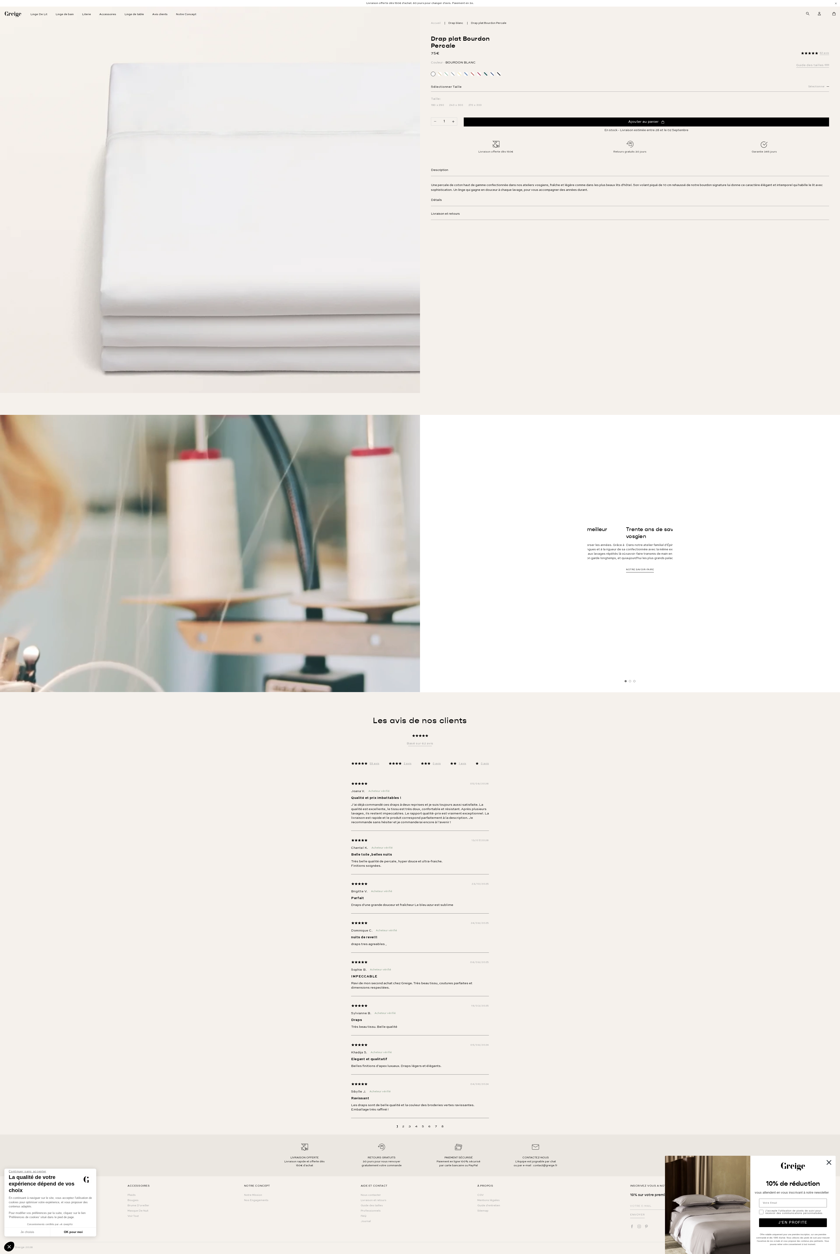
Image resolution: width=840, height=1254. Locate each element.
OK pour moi (73, 1232)
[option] (420, 3)
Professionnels (371, 1211)
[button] (9, 1246)
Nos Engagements (256, 1200)
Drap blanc (455, 23)
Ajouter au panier (643, 122)
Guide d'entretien (488, 1205)
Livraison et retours (445, 213)
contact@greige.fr (545, 1165)
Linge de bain (65, 14)
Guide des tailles (372, 1205)
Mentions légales (488, 1200)
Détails (436, 200)
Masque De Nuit (138, 1211)
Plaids (132, 1195)
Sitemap (482, 1211)
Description (439, 170)
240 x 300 (456, 105)
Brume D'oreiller (138, 1205)
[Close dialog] (829, 1162)
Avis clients (160, 14)
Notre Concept (186, 14)
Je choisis (27, 1232)
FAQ (363, 1216)
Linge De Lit (38, 14)
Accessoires (107, 14)
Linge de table (134, 14)
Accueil (436, 23)
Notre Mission (253, 1195)
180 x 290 (437, 105)
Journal (366, 1221)
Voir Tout (133, 1216)
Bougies (133, 1200)
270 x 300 (475, 105)
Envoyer (637, 1215)
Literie (86, 14)
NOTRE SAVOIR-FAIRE (627, 578)
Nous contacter (371, 1195)
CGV (480, 1195)
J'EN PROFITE (793, 1222)
